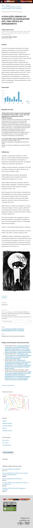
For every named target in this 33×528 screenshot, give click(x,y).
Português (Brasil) (7, 430)
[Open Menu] (1, 1)
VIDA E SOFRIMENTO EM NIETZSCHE (12, 478)
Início (3, 5)
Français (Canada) (7, 426)
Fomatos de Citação (7, 321)
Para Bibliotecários (6, 445)
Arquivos (8, 5)
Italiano (4, 428)
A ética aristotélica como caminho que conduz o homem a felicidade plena (15, 473)
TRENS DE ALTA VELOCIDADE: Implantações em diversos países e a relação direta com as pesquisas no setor (18, 361)
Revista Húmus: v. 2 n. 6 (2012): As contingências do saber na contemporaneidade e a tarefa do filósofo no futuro (18, 366)
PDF (5, 297)
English (4, 421)
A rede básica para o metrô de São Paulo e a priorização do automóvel (18, 354)
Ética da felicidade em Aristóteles (11, 469)
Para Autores (5, 442)
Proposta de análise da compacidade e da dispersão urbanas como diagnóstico (17, 347)
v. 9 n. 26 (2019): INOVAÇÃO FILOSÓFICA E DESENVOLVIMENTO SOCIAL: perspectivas (12, 7)
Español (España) (7, 423)
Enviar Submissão (8, 452)
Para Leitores (5, 440)
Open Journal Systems (8, 385)
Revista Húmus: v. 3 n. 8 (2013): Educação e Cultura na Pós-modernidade (17, 357)
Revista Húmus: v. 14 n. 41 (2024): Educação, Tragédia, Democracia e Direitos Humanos (17, 378)
